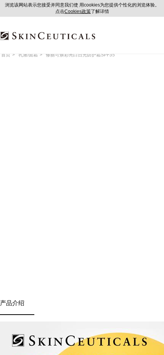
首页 (5, 55)
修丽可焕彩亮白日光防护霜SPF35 (80, 55)
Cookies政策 (77, 11)
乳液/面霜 (28, 55)
